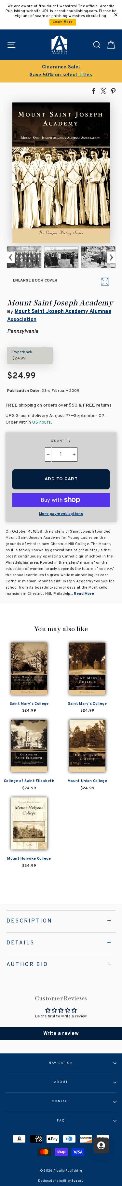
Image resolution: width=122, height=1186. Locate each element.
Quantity (61, 441)
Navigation (61, 1063)
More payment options (61, 514)
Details (20, 943)
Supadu (78, 1181)
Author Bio (27, 964)
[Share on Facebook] (93, 91)
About (61, 1082)
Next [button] (111, 257)
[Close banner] (116, 15)
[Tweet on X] (103, 91)
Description (29, 921)
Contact (61, 1102)
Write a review (61, 1034)
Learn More (63, 22)
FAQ (61, 1121)
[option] (61, 71)
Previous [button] (11, 257)
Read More (84, 593)
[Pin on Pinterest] (113, 91)
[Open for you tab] (101, 1145)
